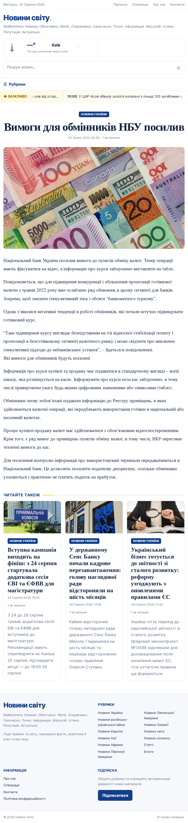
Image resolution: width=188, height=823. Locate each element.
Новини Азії (107, 738)
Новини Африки (110, 745)
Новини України (94, 114)
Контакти (177, 4)
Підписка (120, 4)
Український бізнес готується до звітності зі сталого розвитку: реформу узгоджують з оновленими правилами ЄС (155, 573)
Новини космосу (157, 738)
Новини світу (27, 17)
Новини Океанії (156, 725)
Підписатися (115, 795)
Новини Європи (110, 731)
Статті (148, 745)
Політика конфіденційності (24, 798)
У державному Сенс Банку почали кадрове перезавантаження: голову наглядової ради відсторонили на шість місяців (95, 573)
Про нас (159, 4)
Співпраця (140, 4)
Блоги (148, 752)
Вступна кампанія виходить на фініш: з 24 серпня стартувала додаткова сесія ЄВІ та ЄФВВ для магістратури (32, 569)
